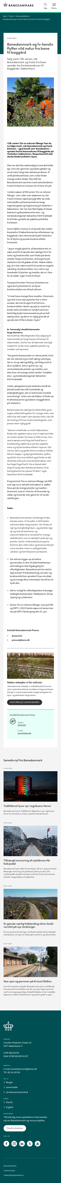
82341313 (17, 636)
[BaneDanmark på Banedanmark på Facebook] (6, 1145)
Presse (11, 16)
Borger (9, 1082)
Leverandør (12, 1087)
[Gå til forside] (30, 1029)
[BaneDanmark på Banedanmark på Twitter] (30, 1145)
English (9, 1107)
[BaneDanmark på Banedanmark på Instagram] (14, 1145)
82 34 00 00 (14, 1072)
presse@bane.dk (21, 640)
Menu (54, 8)
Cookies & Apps (9, 1171)
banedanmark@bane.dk (24, 1069)
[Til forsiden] (19, 5)
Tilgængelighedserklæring (13, 1175)
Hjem (5, 16)
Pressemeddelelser (22, 16)
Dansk (9, 1102)
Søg (45, 8)
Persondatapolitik (10, 1166)
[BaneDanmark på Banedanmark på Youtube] (37, 1145)
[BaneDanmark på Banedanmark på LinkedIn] (22, 1145)
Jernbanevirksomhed (17, 1092)
